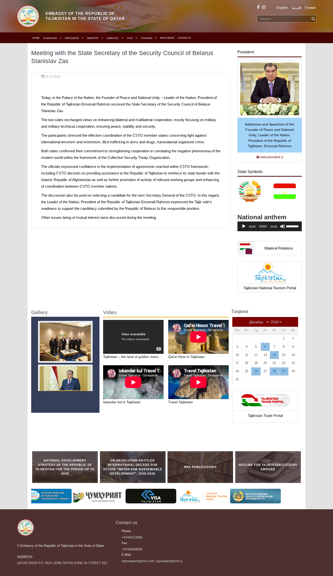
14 (274, 355)
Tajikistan (50, 38)
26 (256, 371)
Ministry (93, 38)
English (282, 8)
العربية (296, 8)
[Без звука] (282, 226)
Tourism (146, 38)
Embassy (113, 38)
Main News (167, 38)
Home (36, 38)
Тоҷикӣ (309, 8)
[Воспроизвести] (243, 226)
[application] (269, 226)
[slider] (292, 225)
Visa (130, 38)
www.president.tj (271, 157)
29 (283, 371)
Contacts (184, 38)
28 (274, 371)
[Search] (313, 18)
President (72, 38)
